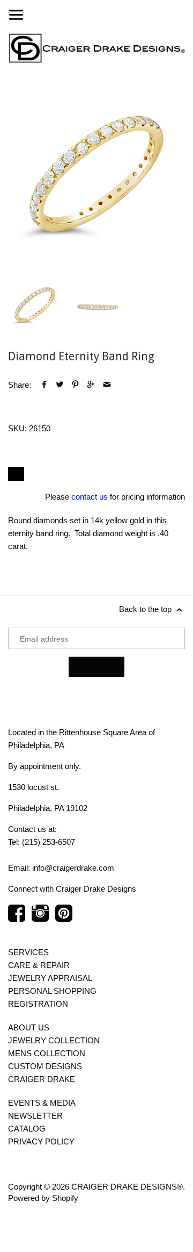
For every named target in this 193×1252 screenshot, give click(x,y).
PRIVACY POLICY (41, 1141)
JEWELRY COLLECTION (54, 1040)
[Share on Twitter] (60, 384)
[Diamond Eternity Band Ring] (96, 172)
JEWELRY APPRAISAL (50, 978)
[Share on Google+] (91, 384)
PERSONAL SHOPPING (52, 990)
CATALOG (27, 1128)
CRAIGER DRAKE (41, 1079)
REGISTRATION (38, 1003)
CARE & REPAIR (39, 965)
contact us (89, 496)
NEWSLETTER (35, 1115)
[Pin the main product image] (75, 384)
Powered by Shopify (43, 1198)
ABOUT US (28, 1027)
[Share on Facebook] (44, 384)
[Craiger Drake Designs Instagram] (40, 918)
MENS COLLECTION (46, 1053)
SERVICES (28, 952)
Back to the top (146, 609)
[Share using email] (107, 384)
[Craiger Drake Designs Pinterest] (63, 918)
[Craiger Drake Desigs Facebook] (16, 918)
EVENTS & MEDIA (42, 1102)
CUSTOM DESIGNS (45, 1066)
